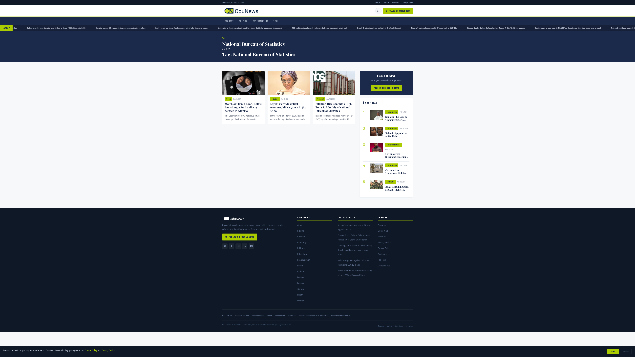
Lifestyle (300, 300)
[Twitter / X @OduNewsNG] (225, 246)
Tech (275, 21)
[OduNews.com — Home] (241, 11)
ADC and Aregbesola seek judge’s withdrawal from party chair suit (327, 28)
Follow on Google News (399, 11)
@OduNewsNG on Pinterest (341, 315)
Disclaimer (382, 254)
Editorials (301, 248)
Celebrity (301, 236)
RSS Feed (382, 259)
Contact (386, 2)
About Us (382, 225)
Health (300, 294)
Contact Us (383, 230)
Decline (626, 351)
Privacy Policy (384, 242)
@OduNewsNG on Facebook (262, 315)
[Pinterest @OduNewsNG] (251, 246)
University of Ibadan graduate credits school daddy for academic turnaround (258, 28)
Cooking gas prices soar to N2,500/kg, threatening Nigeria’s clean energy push (576, 28)
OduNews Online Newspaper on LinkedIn (314, 315)
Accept (613, 351)
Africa (299, 225)
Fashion (300, 271)
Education (302, 254)
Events (300, 265)
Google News (408, 2)
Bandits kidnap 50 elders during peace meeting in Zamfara (129, 28)
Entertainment (260, 21)
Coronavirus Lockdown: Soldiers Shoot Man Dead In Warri (396, 175)
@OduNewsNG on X (242, 315)
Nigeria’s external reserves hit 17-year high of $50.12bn (443, 28)
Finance (275, 99)
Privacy (381, 326)
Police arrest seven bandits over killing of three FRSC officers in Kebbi (65, 28)
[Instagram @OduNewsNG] (238, 246)
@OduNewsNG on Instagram (285, 315)
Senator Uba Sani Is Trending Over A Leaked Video (396, 119)
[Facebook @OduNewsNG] (231, 246)
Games (300, 289)
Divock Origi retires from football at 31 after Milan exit (387, 28)
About (377, 2)
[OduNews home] (257, 218)
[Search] (378, 11)
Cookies (389, 326)
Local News (392, 112)
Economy (229, 21)
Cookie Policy (384, 248)
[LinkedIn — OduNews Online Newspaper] (244, 246)
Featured (301, 277)
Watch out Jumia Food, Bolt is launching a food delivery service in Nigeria (243, 107)
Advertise (396, 2)
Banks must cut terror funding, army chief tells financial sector (190, 28)
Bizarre (300, 230)
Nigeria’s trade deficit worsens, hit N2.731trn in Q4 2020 (288, 107)
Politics (243, 21)
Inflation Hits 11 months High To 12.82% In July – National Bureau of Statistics (334, 107)
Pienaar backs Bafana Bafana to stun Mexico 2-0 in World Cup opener (504, 28)
